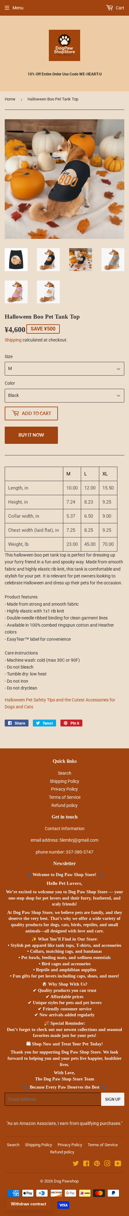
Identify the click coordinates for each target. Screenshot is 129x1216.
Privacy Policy (64, 789)
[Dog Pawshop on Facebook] (86, 1164)
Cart (119, 7)
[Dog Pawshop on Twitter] (76, 1164)
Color (10, 383)
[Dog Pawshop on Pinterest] (97, 1164)
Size (9, 356)
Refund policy (64, 805)
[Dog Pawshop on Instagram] (107, 1164)
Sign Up (112, 1099)
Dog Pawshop (66, 1181)
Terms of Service (64, 797)
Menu (18, 7)
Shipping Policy (64, 781)
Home (10, 99)
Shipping (13, 339)
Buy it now (31, 435)
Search (64, 773)
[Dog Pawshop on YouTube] (118, 1164)
